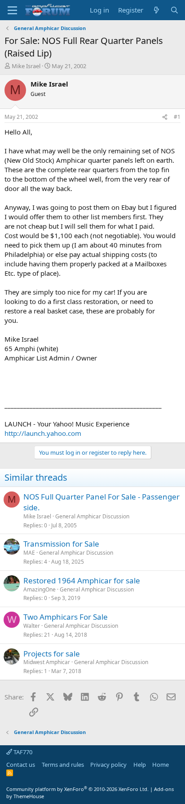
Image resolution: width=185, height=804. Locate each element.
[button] (12, 10)
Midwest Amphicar (46, 662)
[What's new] (156, 10)
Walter (31, 626)
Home (160, 765)
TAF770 (22, 752)
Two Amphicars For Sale (65, 617)
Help (139, 765)
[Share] (165, 117)
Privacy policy (108, 765)
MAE (29, 552)
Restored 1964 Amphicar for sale (81, 580)
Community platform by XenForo (77, 789)
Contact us (20, 765)
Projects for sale (51, 653)
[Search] (174, 10)
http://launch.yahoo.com (42, 433)
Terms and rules (63, 765)
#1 (177, 117)
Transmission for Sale (61, 544)
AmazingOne (39, 589)
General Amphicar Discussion (92, 516)
